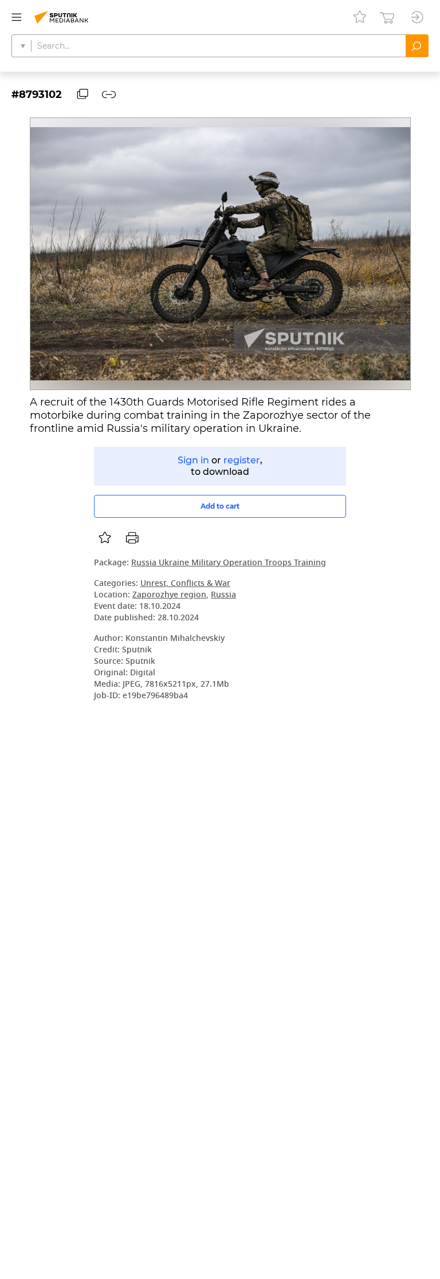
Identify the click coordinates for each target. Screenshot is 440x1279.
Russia (223, 595)
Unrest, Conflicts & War (185, 584)
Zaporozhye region (169, 595)
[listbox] (105, 538)
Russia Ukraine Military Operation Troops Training (228, 563)
